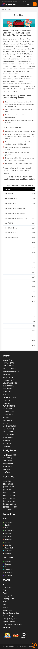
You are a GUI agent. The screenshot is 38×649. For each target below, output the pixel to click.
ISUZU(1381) (7, 389)
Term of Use (7, 610)
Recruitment (7, 627)
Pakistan (8, 561)
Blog (4, 604)
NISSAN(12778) (8, 363)
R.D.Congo (8, 551)
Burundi (8, 554)
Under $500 (7, 481)
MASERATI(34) (8, 429)
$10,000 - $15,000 (9, 501)
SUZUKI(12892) (8, 386)
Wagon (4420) (8, 464)
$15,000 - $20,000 (9, 504)
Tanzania (8, 522)
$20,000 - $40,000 (10, 507)
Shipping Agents (8, 599)
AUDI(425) (7, 392)
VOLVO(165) (7, 443)
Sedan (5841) (7, 461)
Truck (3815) (7, 466)
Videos (5, 607)
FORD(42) (6, 394)
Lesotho (8, 534)
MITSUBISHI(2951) (10, 369)
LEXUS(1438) (7, 400)
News (5, 601)
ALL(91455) (7, 446)
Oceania (8, 564)
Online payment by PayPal (12, 624)
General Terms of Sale (11, 613)
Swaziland (8, 573)
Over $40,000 (8, 510)
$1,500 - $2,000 (8, 490)
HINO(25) (6, 403)
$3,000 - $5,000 (9, 495)
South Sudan (9, 548)
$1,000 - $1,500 (8, 487)
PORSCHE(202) (8, 437)
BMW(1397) (7, 374)
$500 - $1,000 (8, 484)
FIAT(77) (6, 417)
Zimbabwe (8, 539)
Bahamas (8, 567)
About (5, 584)
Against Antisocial (9, 622)
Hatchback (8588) (9, 455)
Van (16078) (7, 469)
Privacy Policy (8, 616)
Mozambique (9, 531)
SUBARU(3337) (8, 380)
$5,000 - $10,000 (9, 498)
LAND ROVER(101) (9, 426)
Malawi (7, 528)
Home (3, 9)
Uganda (8, 545)
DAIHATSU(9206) (9, 397)
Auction (5, 593)
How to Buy (7, 587)
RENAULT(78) (8, 440)
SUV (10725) (7, 458)
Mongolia (8, 575)
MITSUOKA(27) (8, 432)
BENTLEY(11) (7, 409)
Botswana (8, 536)
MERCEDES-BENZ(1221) (11, 371)
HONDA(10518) (8, 366)
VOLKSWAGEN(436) (10, 383)
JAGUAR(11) (7, 420)
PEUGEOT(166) (8, 435)
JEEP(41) (6, 423)
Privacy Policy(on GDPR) (12, 619)
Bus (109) (6, 472)
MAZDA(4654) (8, 377)
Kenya (7, 542)
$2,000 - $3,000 (9, 493)
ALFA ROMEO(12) (9, 406)
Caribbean (8, 570)
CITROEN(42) (8, 414)
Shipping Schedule (9, 596)
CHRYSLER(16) (8, 412)
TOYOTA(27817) (8, 360)
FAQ (4, 590)
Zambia (7, 525)
